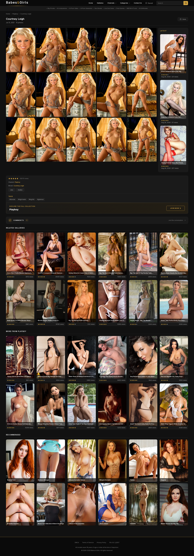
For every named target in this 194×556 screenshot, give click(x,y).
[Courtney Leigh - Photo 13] (111, 140)
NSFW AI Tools (132, 8)
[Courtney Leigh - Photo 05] (20, 95)
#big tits (31, 199)
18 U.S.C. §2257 (114, 542)
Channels (110, 3)
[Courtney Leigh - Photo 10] (20, 140)
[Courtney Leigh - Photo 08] (111, 95)
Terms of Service (88, 542)
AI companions (62, 8)
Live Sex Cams (109, 8)
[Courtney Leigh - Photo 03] (111, 50)
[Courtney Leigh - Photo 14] (142, 140)
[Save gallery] (183, 37)
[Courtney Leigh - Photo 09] (142, 95)
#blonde (12, 199)
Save (184, 19)
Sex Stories (98, 8)
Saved (150, 3)
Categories (124, 3)
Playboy (15, 14)
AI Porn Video (73, 8)
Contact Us (138, 3)
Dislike (20, 190)
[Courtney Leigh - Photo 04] (142, 50)
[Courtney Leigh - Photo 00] (20, 50)
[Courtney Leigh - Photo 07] (81, 95)
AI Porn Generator (86, 8)
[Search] (185, 3)
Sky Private (51, 8)
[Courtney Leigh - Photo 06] (51, 95)
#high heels (22, 199)
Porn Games (120, 8)
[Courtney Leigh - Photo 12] (81, 140)
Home (91, 3)
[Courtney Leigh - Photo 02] (81, 50)
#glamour (40, 199)
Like (11, 190)
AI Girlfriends (143, 8)
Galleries (100, 3)
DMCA (77, 542)
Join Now (174, 208)
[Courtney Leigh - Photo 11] (51, 140)
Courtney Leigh (19, 186)
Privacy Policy (101, 542)
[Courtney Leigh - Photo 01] (51, 50)
